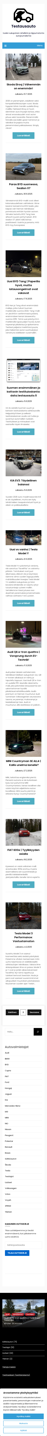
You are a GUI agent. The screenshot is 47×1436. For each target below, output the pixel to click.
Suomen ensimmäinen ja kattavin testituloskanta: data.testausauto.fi (23, 391)
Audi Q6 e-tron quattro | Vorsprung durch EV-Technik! (23, 656)
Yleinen (8, 1211)
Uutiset (8, 1182)
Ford (7, 1082)
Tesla (7, 1170)
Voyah (8, 1200)
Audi (7, 1052)
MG (6, 1111)
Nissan (8, 1129)
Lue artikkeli (23, 135)
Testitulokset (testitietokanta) (16, 1375)
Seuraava (34, 1012)
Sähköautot (10, 1158)
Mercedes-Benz (12, 1105)
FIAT (7, 1076)
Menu (40, 45)
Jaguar (8, 1094)
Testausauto (23, 26)
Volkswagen (11, 1188)
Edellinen (12, 1012)
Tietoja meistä (9, 1367)
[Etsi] (38, 1032)
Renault (8, 1147)
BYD (7, 1064)
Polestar (9, 1141)
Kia (6, 1099)
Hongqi (8, 1088)
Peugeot (9, 1135)
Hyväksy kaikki (23, 1416)
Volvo (7, 1194)
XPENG (8, 1205)
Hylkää (23, 1430)
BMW (7, 1058)
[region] (23, 1412)
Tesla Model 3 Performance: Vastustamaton (23, 937)
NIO (6, 1123)
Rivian (7, 1153)
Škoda (8, 1164)
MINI (7, 1117)
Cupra (8, 1070)
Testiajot (9, 1176)
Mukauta (23, 1423)
